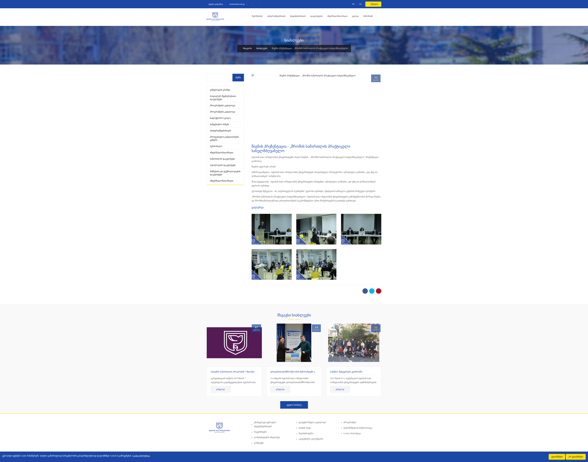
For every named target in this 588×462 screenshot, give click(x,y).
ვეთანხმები (557, 457)
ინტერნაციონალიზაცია (337, 16)
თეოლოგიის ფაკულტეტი (223, 165)
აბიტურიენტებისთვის (276, 16)
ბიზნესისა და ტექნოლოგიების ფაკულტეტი (225, 173)
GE (360, 4)
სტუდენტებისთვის (298, 16)
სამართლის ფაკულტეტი (222, 159)
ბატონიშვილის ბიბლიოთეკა (357, 428)
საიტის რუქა (305, 428)
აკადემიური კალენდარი (311, 439)
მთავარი (247, 48)
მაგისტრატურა (306, 433)
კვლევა (355, 16)
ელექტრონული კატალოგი (312, 422)
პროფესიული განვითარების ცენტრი (224, 138)
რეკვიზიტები (260, 432)
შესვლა (374, 4)
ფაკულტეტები (316, 16)
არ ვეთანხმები (575, 457)
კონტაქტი (259, 443)
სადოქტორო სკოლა (220, 118)
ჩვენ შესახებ (257, 16)
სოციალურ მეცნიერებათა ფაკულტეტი (223, 97)
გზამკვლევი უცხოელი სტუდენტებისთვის (265, 424)
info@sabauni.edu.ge (237, 4)
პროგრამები (349, 422)
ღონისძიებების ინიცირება (267, 437)
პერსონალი (216, 146)
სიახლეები (261, 48)
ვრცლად (220, 389)
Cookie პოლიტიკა (352, 433)
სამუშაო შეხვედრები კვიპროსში (346, 372)
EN (353, 4)
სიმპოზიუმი (368, 16)
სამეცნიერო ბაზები (219, 124)
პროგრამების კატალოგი (222, 105)
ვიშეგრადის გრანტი (220, 90)
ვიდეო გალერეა (215, 4)
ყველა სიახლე (294, 405)
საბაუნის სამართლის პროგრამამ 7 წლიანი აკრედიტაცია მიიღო (243, 372)
